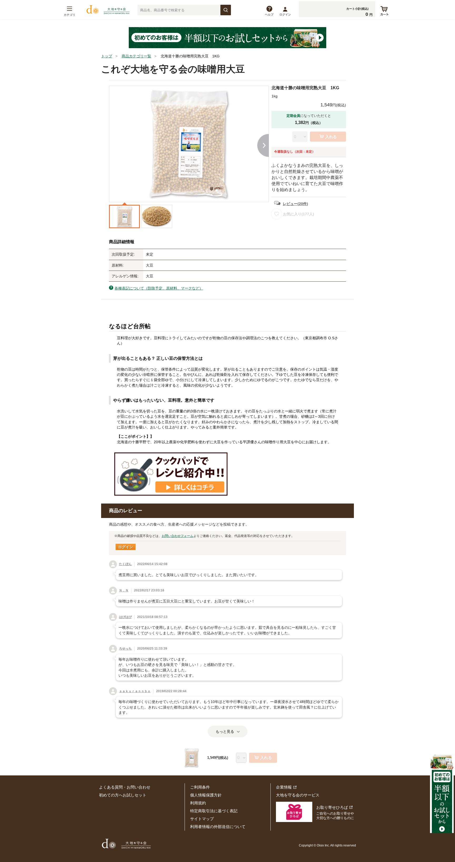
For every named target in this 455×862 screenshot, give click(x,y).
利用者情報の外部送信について (217, 826)
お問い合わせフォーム (177, 536)
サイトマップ (202, 818)
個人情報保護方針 (206, 795)
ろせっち (125, 648)
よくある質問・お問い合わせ (124, 787)
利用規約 (198, 803)
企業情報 (284, 787)
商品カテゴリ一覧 (136, 56)
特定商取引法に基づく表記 (214, 811)
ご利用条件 (200, 787)
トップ (106, 56)
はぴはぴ (125, 617)
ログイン (285, 14)
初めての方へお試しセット (122, 795)
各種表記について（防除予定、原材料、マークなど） (159, 288)
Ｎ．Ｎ (123, 590)
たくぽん (125, 564)
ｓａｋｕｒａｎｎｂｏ (135, 691)
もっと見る (225, 731)
